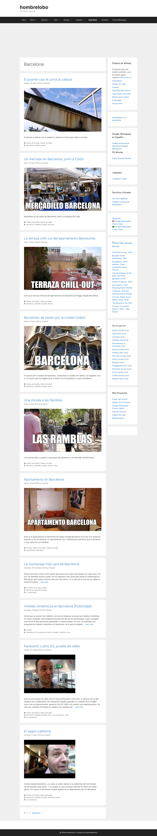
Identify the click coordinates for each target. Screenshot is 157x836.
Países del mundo (120, 399)
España (37, 145)
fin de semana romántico (43, 632)
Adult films (116, 334)
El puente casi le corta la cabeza (48, 79)
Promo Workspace (119, 20)
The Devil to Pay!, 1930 (122, 252)
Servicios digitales (120, 198)
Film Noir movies (119, 356)
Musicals (116, 362)
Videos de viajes (46, 143)
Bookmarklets (118, 418)
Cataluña (37, 224)
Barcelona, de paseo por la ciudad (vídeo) (55, 317)
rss (126, 330)
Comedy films (118, 340)
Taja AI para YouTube (121, 94)
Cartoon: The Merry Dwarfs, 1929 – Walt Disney (120, 309)
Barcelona (29, 145)
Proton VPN (117, 103)
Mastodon (116, 218)
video (67, 715)
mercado (51, 224)
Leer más (44, 582)
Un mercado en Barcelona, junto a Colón (54, 159)
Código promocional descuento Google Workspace (120, 146)
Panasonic (60, 715)
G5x (49, 715)
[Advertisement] (78, 39)
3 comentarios (31, 800)
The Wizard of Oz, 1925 (122, 303)
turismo (50, 465)
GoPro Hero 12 (125, 77)
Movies (115, 246)
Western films (118, 379)
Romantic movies (119, 369)
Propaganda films (119, 366)
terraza (50, 304)
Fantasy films (118, 353)
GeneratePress (91, 833)
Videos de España (32, 143)
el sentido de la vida (33, 588)
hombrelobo (34, 7)
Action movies (118, 330)
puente (42, 145)
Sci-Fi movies (118, 372)
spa (68, 632)
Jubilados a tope (119, 179)
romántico (62, 632)
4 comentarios (31, 717)
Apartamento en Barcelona (44, 479)
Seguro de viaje (118, 84)
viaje (55, 465)
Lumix (53, 715)
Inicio (24, 20)
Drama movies (118, 349)
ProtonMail (116, 100)
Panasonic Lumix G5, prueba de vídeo (52, 646)
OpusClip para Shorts (121, 90)
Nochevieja (43, 590)
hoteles (29, 548)
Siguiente (37, 813)
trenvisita (51, 797)
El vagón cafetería (37, 731)
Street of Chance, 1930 (122, 282)
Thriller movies (118, 375)
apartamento (31, 550)
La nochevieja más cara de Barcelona (51, 564)
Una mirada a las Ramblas (43, 400)
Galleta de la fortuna (121, 402)
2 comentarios (31, 592)
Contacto (104, 20)
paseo (50, 386)
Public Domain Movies (121, 158)
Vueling (115, 87)
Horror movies (118, 359)
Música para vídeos (120, 97)
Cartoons (116, 337)
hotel (36, 590)
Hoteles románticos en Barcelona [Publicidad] (58, 606)
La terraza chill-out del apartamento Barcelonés (59, 238)
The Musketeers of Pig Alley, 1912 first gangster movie (121, 276)
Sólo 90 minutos (119, 412)
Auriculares (117, 81)
